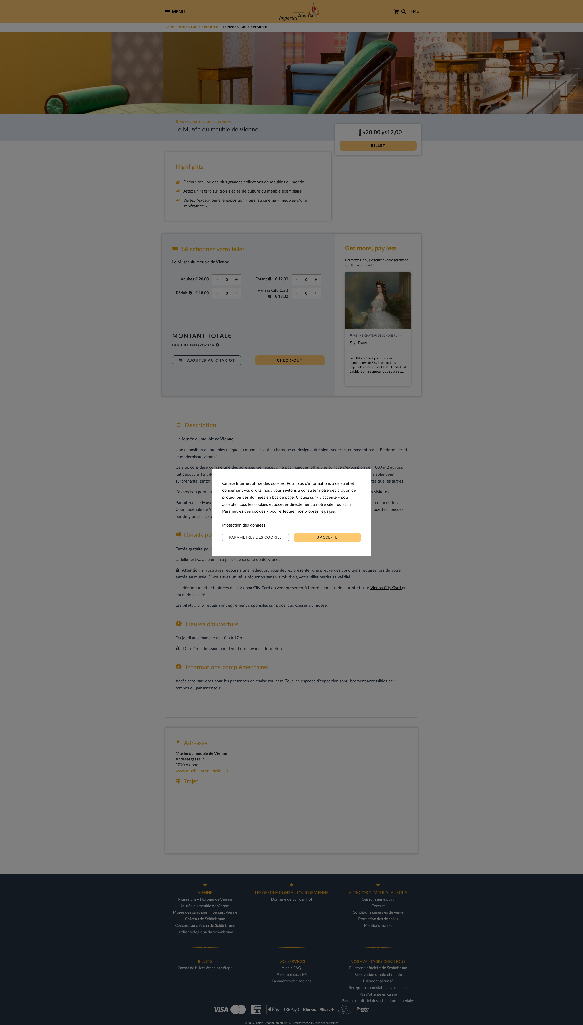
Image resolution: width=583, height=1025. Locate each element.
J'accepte (327, 537)
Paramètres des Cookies (255, 537)
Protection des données (244, 525)
